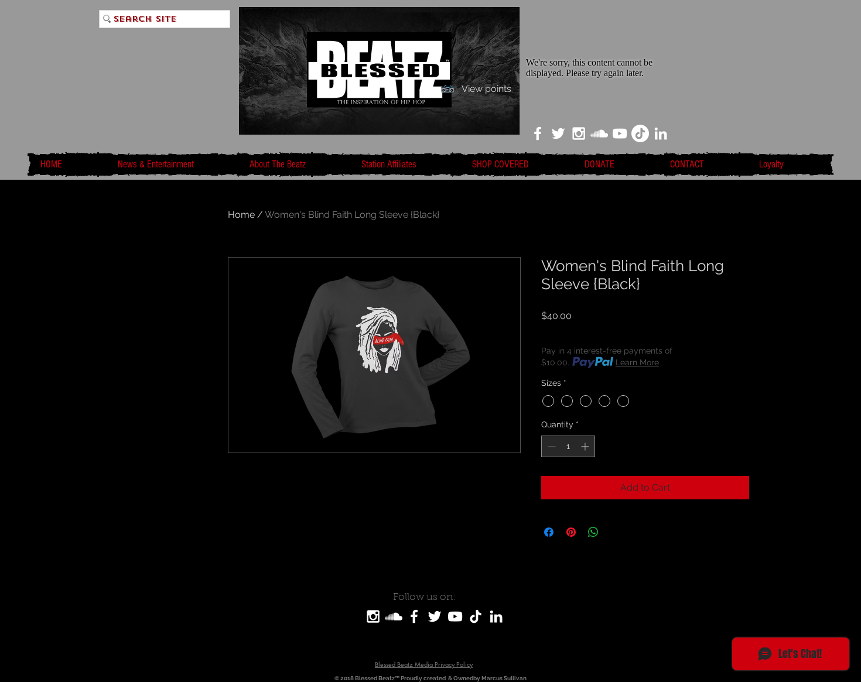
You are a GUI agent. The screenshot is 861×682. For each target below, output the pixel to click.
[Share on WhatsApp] (593, 532)
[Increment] (586, 446)
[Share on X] (616, 532)
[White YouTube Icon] (619, 133)
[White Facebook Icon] (537, 133)
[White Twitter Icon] (558, 133)
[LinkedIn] (660, 133)
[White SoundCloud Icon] (599, 133)
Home (241, 214)
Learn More (637, 362)
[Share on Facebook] (549, 532)
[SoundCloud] (393, 616)
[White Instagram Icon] (578, 133)
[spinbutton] (568, 446)
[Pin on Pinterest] (571, 532)
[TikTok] (640, 133)
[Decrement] (550, 446)
